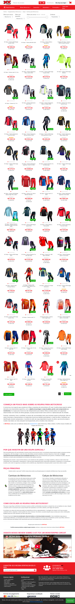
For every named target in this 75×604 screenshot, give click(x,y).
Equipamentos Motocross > (15, 11)
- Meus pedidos (6, 580)
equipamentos (34, 423)
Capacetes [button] (36, 7)
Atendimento (50, 3)
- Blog (22, 589)
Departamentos (10, 7)
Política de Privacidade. (36, 601)
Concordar (70, 600)
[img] (43, 3)
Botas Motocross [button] (25, 7)
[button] (61, 2)
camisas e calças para (43, 527)
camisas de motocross (15, 478)
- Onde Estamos (7, 586)
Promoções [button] (55, 7)
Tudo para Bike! (65, 7)
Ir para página (8, 394)
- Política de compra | (26, 585)
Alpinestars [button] (46, 7)
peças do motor (48, 495)
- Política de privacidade (26, 583)
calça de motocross (47, 479)
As (9, 478)
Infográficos (33, 582)
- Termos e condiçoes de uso (9, 585)
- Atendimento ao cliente (8, 583)
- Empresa (23, 582)
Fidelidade (33, 585)
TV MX (28, 582)
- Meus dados (6, 582)
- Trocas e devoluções (8, 579)
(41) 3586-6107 (57, 569)
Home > (5, 11)
